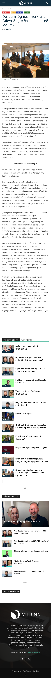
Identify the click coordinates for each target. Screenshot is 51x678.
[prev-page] (3, 481)
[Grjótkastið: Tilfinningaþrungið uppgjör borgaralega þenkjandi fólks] (8, 461)
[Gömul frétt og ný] (8, 416)
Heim (4, 9)
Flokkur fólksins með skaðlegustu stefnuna (31, 551)
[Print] (39, 37)
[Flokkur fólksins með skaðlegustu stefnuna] (8, 383)
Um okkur (36, 671)
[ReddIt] (28, 37)
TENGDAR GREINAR (11, 340)
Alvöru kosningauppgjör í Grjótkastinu (22, 521)
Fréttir (13, 12)
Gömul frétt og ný (23, 414)
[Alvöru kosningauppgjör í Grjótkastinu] (8, 349)
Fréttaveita (11, 9)
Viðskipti (26, 12)
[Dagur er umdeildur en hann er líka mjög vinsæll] (8, 405)
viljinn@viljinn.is (33, 652)
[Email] (34, 37)
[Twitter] (17, 37)
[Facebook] (12, 37)
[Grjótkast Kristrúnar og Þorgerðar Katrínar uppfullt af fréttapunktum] (8, 428)
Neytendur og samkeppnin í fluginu (31, 447)
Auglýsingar (27, 671)
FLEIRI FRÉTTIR (26, 340)
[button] (4, 3)
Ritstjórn (8, 29)
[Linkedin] (23, 37)
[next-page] (7, 481)
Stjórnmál (19, 12)
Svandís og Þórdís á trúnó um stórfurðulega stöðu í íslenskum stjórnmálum (29, 473)
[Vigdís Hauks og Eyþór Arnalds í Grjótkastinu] (8, 394)
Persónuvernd (16, 671)
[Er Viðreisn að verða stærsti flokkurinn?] (8, 439)
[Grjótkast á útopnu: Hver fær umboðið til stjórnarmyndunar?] (8, 360)
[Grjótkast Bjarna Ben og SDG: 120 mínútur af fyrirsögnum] (8, 371)
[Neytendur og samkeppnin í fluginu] (8, 450)
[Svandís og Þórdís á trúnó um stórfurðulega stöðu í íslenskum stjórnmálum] (8, 473)
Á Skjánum (6, 352)
